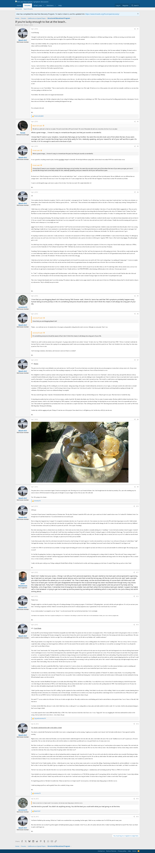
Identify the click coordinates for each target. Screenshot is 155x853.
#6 (138, 314)
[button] (43, 5)
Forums (27, 5)
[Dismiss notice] (138, 14)
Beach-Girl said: (37, 126)
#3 (138, 146)
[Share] (134, 29)
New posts (18, 9)
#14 (137, 724)
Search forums (28, 9)
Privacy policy (122, 851)
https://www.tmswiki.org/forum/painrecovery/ (102, 14)
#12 (137, 596)
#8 (138, 419)
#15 (137, 799)
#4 (138, 192)
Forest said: (36, 150)
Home (19, 5)
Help (60, 5)
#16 (137, 817)
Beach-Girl (20, 25)
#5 (138, 296)
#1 (138, 29)
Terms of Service (111, 851)
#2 (138, 121)
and (38, 116)
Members (50, 5)
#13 (137, 625)
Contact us (101, 851)
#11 (137, 572)
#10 (137, 506)
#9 (138, 487)
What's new (38, 5)
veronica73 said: (38, 318)
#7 (138, 360)
